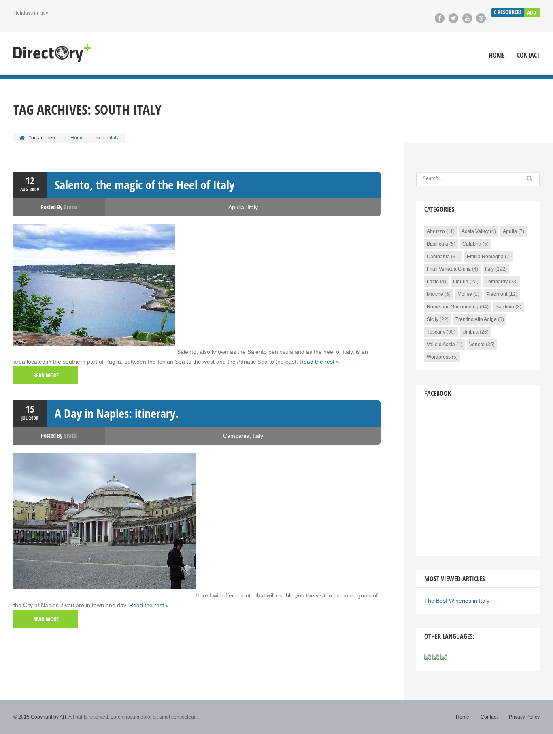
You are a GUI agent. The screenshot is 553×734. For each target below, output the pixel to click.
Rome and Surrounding (453, 307)
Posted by (59, 207)
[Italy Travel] (52, 53)
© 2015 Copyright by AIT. (40, 717)
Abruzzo (436, 231)
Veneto (477, 344)
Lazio (433, 282)
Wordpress (439, 357)
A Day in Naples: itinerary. (117, 413)
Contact (528, 55)
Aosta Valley (475, 231)
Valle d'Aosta (441, 344)
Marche (435, 294)
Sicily (432, 319)
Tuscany (436, 332)
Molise (464, 294)
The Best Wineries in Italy (456, 600)
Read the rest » (319, 361)
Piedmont (496, 294)
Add (531, 12)
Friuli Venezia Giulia (449, 269)
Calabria (471, 244)
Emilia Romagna (485, 256)
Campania (236, 435)
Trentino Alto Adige (476, 319)
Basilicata (437, 244)
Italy (252, 207)
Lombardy (496, 282)
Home (497, 55)
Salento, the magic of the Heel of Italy (144, 184)
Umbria (470, 332)
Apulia (236, 207)
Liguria (460, 282)
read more (46, 375)
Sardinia (505, 307)
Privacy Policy (524, 717)
